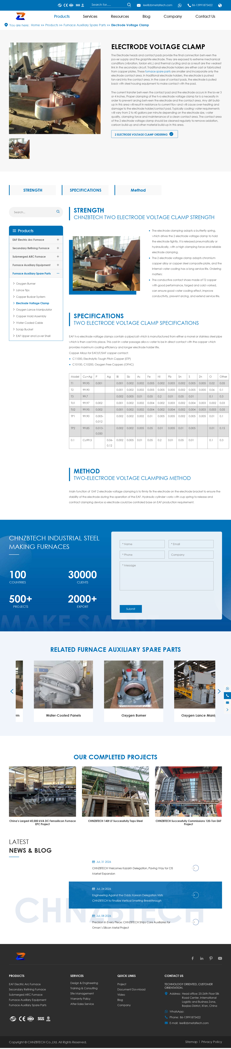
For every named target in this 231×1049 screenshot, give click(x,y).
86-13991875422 (202, 5)
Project (121, 984)
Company (173, 16)
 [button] (12, 691)
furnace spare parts (158, 71)
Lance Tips (22, 290)
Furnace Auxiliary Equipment (31, 265)
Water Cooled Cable (29, 322)
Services (90, 16)
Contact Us (205, 16)
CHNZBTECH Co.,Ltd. (42, 1042)
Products (62, 16)
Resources (120, 16)
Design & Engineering (84, 983)
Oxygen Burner (26, 283)
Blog (146, 16)
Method (138, 190)
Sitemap (191, 1042)
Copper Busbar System (30, 296)
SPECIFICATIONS (85, 190)
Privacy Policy (211, 1042)
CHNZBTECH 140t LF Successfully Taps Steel (115, 820)
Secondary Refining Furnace (31, 248)
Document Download (131, 989)
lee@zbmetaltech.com (157, 5)
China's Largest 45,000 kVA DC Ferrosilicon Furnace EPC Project (42, 822)
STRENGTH (32, 190)
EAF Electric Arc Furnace (28, 239)
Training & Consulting (84, 988)
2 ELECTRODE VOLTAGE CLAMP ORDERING (144, 134)
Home (35, 25)
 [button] (219, 691)
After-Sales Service (82, 1004)
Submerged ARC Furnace (29, 256)
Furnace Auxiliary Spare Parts (85, 25)
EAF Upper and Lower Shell (33, 336)
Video (121, 994)
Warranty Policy (80, 998)
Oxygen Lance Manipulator (34, 309)
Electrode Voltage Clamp (130, 25)
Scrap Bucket (24, 329)
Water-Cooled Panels (45, 715)
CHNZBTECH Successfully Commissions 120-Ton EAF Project (188, 822)
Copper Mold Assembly (31, 316)
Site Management (82, 993)
